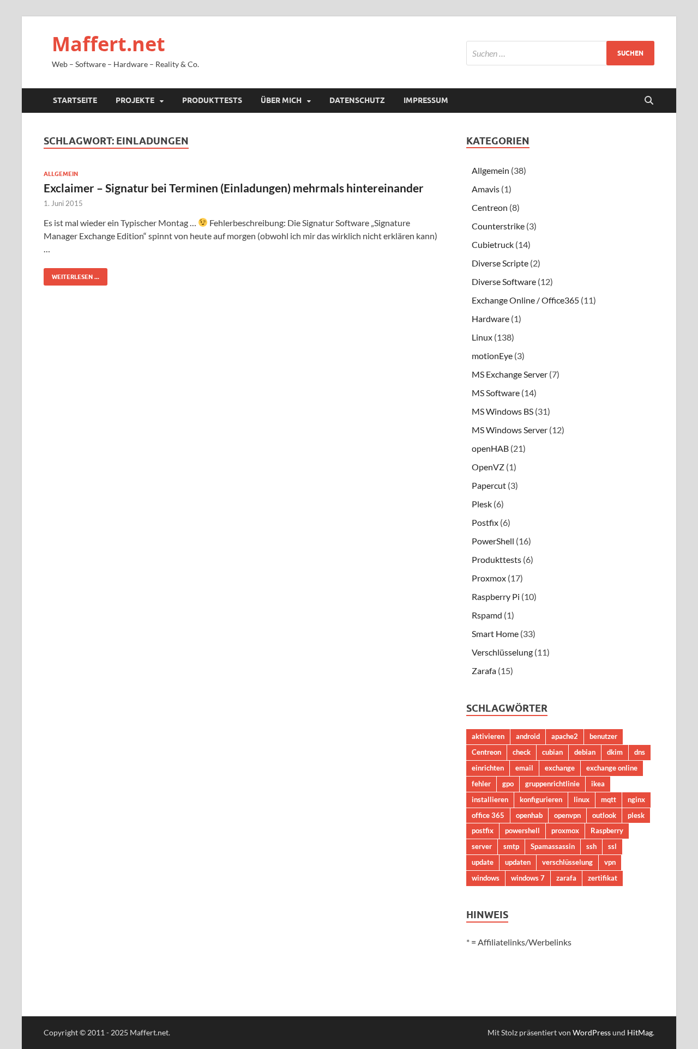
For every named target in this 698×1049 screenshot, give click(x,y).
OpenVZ (488, 467)
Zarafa (484, 670)
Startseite (75, 100)
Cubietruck (493, 244)
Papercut (489, 485)
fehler (481, 783)
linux (581, 799)
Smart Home (495, 633)
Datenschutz (357, 100)
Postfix (485, 522)
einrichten (488, 767)
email (524, 767)
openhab (529, 815)
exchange (560, 767)
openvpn (567, 815)
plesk (636, 815)
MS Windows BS (502, 411)
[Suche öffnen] (649, 100)
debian (584, 752)
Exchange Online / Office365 (525, 300)
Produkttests (212, 100)
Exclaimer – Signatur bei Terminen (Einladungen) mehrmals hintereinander (234, 188)
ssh (591, 846)
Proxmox (489, 578)
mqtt (608, 799)
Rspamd (487, 615)
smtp (511, 846)
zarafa (566, 878)
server (482, 846)
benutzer (603, 736)
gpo (508, 783)
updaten (518, 862)
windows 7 (528, 878)
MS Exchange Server (509, 374)
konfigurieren (541, 799)
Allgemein (61, 174)
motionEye (492, 355)
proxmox (565, 830)
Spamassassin (553, 846)
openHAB (490, 448)
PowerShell (493, 541)
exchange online (611, 767)
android (528, 736)
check (522, 752)
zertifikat (602, 878)
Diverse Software (504, 281)
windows (486, 878)
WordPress (592, 1032)
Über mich (281, 100)
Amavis (486, 189)
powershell (522, 830)
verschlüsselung (567, 862)
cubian (552, 752)
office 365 (488, 815)
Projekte (135, 100)
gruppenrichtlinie (552, 783)
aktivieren (488, 736)
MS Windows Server (509, 430)
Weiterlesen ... (71, 274)
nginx (636, 799)
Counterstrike (498, 226)
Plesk (482, 504)
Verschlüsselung (502, 652)
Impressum (426, 100)
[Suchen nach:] (560, 53)
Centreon (490, 207)
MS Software (496, 392)
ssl (612, 846)
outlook (604, 815)
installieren (490, 799)
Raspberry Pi (496, 596)
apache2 (564, 736)
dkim (615, 752)
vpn (610, 862)
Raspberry (607, 830)
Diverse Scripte (500, 263)
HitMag (640, 1032)
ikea (598, 783)
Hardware (490, 318)
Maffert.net (108, 44)
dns (639, 752)
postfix (483, 830)
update (483, 862)
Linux (482, 337)
